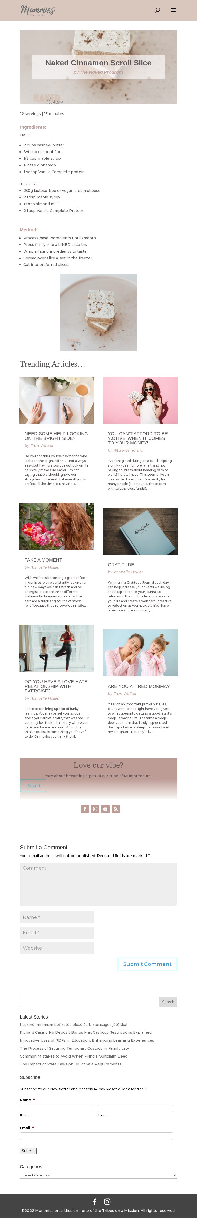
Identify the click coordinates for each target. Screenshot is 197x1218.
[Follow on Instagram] (95, 809)
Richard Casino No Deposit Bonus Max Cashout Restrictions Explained (86, 1032)
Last (101, 1115)
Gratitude (121, 564)
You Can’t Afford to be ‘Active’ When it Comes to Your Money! (138, 438)
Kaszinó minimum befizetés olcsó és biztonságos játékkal (73, 1024)
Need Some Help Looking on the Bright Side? (56, 436)
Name (27, 1100)
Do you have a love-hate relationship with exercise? (56, 686)
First (23, 1115)
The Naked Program (101, 72)
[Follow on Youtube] (105, 809)
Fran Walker (42, 445)
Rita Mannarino (128, 450)
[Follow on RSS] (116, 809)
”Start (33, 786)
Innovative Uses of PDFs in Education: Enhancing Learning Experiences (87, 1040)
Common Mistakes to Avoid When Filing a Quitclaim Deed (73, 1056)
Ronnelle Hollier (45, 567)
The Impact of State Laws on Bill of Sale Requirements (70, 1064)
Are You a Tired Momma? (139, 686)
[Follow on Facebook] (85, 809)
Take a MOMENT (43, 560)
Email (27, 1128)
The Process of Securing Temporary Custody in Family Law (74, 1048)
